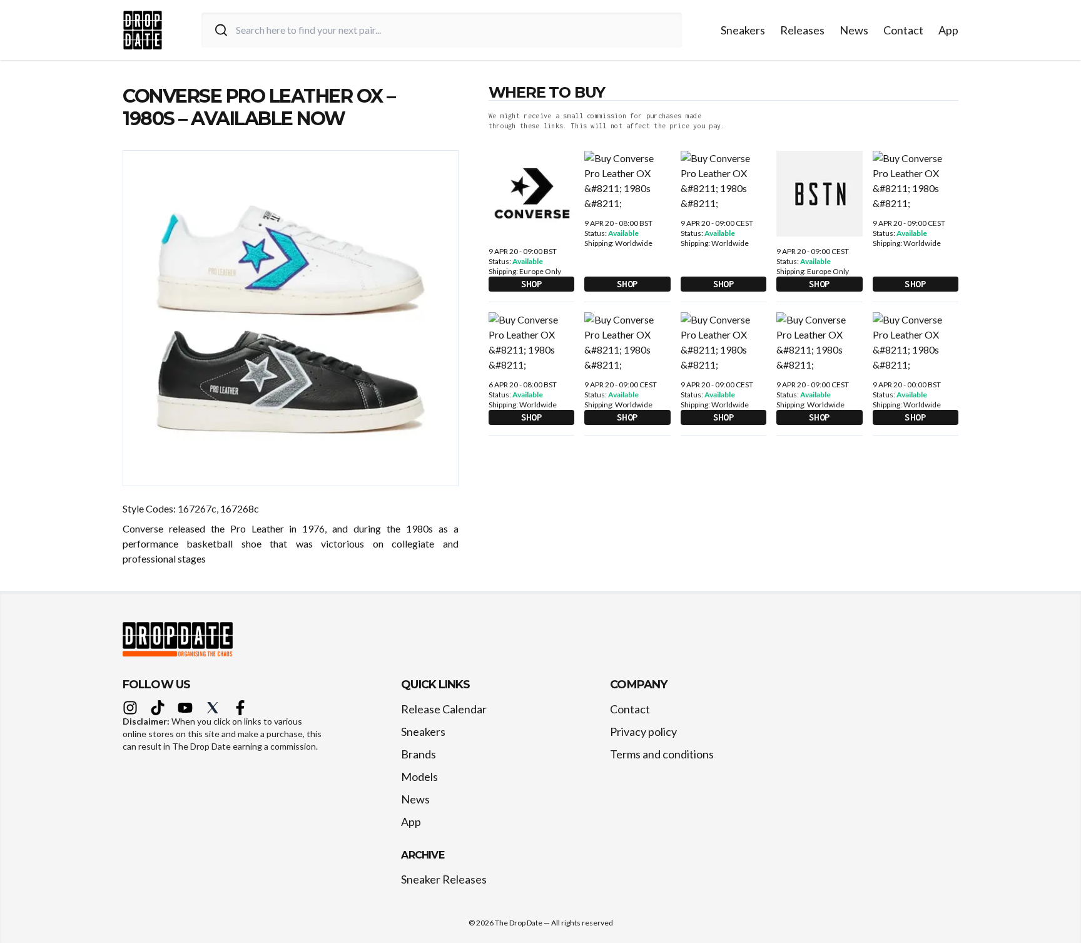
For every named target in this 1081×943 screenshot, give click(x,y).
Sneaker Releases (444, 879)
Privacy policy (643, 731)
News (854, 30)
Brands (418, 754)
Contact (903, 30)
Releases (802, 30)
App (948, 30)
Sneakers (743, 30)
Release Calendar (444, 709)
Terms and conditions (662, 754)
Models (419, 776)
